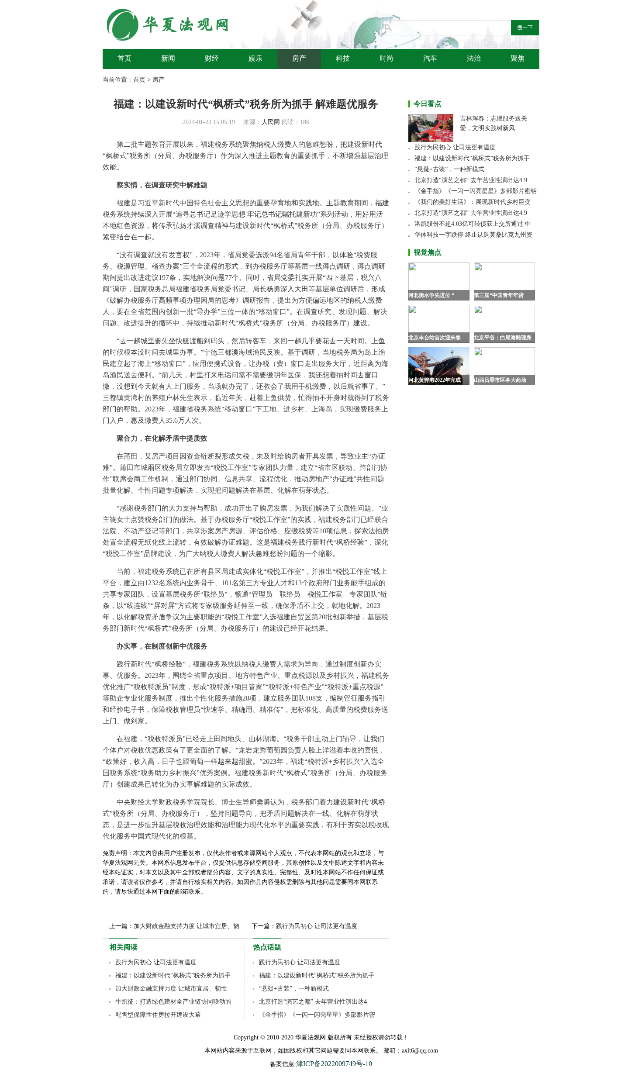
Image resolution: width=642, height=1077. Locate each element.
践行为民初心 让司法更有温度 (316, 926)
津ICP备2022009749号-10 (334, 1063)
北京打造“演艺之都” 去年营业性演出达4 (313, 1001)
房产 (299, 58)
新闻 (168, 58)
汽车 (430, 58)
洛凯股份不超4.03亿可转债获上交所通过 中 (472, 224)
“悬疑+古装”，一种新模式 (294, 988)
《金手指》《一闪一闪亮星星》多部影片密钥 (475, 191)
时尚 (386, 58)
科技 (343, 58)
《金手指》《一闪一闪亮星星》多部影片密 (317, 1014)
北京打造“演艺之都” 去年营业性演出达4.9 (470, 180)
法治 (474, 58)
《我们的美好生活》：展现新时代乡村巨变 (472, 202)
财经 (212, 58)
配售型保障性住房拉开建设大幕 (158, 1014)
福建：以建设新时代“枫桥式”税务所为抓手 (173, 975)
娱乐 (255, 58)
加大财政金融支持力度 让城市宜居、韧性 (171, 988)
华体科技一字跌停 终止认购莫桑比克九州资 (473, 234)
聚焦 (518, 58)
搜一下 (525, 27)
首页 (124, 58)
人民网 (271, 122)
